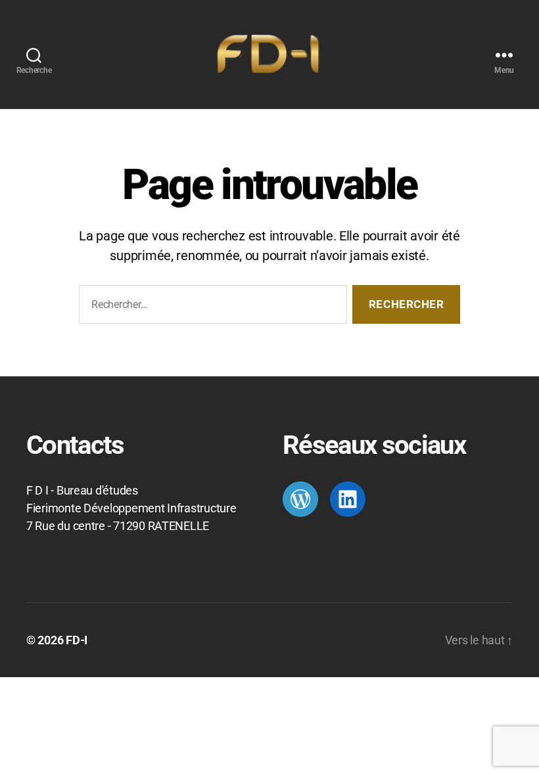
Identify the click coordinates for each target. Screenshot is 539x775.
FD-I (76, 640)
